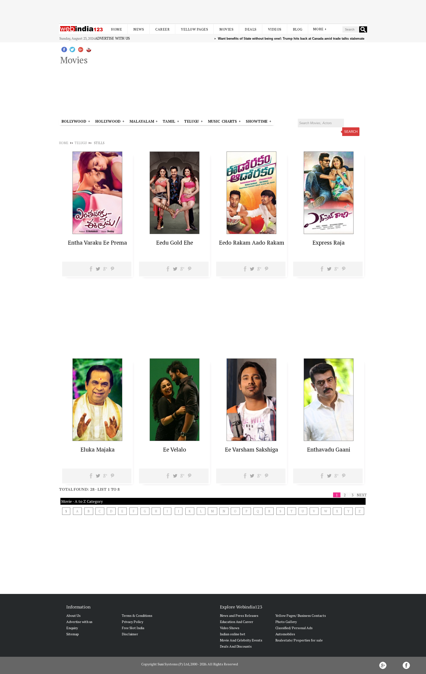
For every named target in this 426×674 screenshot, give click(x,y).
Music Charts (222, 121)
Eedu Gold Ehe (174, 242)
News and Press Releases (239, 615)
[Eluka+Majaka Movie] (97, 439)
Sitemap (72, 634)
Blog (297, 29)
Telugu (191, 121)
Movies (226, 29)
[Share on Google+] (105, 270)
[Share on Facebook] (91, 270)
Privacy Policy (132, 621)
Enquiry (72, 627)
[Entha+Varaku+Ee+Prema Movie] (97, 232)
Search (350, 132)
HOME (63, 143)
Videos (275, 29)
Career (162, 29)
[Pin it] (112, 270)
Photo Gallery (286, 621)
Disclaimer (130, 634)
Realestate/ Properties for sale (299, 640)
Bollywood (73, 121)
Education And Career (236, 621)
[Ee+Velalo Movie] (174, 439)
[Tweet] (98, 270)
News (138, 29)
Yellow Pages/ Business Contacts (300, 615)
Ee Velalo (174, 449)
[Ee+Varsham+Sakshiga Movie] (251, 439)
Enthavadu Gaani (328, 449)
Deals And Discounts (236, 646)
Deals (251, 29)
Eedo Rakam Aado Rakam (251, 242)
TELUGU (80, 143)
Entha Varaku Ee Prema (97, 242)
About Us (73, 615)
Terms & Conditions (137, 615)
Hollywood (108, 121)
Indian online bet (232, 634)
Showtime (257, 121)
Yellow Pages (194, 29)
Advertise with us (112, 38)
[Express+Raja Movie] (329, 232)
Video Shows (229, 627)
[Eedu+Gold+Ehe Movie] (174, 232)
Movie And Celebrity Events (241, 640)
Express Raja (328, 242)
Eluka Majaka (97, 449)
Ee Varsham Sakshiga (251, 449)
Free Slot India (133, 627)
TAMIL (169, 121)
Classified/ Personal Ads (294, 627)
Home (116, 29)
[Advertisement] (213, 12)
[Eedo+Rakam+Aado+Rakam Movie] (251, 232)
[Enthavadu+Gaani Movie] (329, 439)
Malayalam (141, 121)
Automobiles (285, 634)
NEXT (362, 494)
